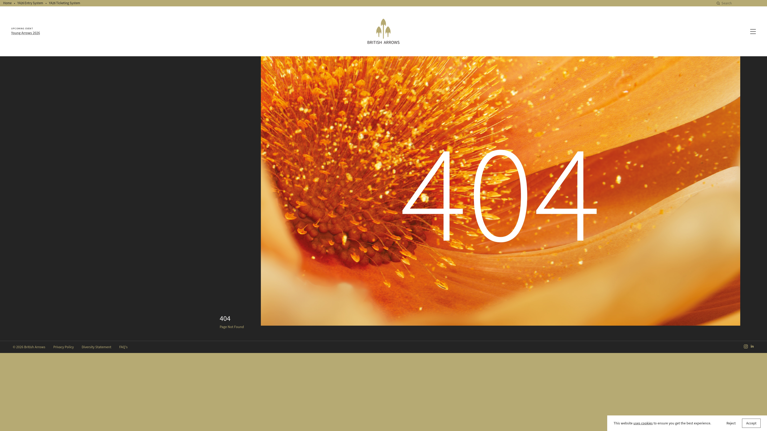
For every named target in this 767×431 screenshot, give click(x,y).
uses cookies (643, 423)
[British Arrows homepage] (383, 31)
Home (7, 3)
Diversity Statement (96, 347)
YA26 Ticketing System (64, 3)
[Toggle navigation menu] (753, 31)
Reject (731, 423)
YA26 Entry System (30, 3)
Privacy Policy (63, 347)
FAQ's (123, 347)
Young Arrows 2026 (25, 33)
